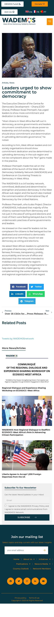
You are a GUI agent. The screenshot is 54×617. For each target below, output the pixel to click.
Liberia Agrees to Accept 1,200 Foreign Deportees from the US (21, 475)
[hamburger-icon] (50, 21)
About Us (27, 559)
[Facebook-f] (10, 581)
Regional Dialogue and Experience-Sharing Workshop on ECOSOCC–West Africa (24, 389)
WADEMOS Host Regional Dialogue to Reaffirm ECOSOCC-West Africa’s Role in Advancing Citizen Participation (26, 432)
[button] (19, 287)
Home (16, 559)
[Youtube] (43, 581)
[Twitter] (18, 581)
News (11, 83)
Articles (5, 83)
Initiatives (43, 559)
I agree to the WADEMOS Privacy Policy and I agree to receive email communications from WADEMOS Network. (27, 509)
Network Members (42, 568)
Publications (22, 564)
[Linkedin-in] (35, 581)
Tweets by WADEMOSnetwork (18, 338)
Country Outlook (21, 568)
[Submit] (45, 550)
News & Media (41, 564)
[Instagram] (27, 581)
